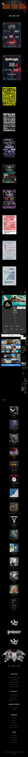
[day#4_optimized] (8, 360)
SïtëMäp (14, 742)
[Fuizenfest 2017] (9, 173)
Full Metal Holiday (15, 310)
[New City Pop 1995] (9, 275)
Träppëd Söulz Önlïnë (14, 682)
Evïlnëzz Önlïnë (14, 684)
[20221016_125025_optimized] (18, 341)
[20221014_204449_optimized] (18, 351)
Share (23, 338)
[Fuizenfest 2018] (9, 147)
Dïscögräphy (14, 697)
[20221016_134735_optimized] (13, 341)
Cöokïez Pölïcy (14, 740)
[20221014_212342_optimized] (13, 351)
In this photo (25, 380)
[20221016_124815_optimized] (3, 346)
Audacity (14, 720)
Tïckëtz (14, 710)
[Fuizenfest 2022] (9, 122)
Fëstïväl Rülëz (14, 735)
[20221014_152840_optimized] (13, 356)
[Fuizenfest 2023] (9, 96)
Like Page (20, 307)
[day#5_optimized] (18, 346)
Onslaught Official (14, 695)
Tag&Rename (14, 725)
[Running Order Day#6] (8, 346)
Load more (11, 365)
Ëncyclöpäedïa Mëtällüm (14, 677)
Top (4, 400)
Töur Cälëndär (14, 699)
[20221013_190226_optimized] (13, 360)
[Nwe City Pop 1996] (9, 250)
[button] (21, 292)
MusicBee (14, 718)
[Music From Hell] (14, 6)
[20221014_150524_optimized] (18, 356)
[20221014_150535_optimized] (3, 360)
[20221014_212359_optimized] (8, 351)
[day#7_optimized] (3, 341)
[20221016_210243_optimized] (8, 341)
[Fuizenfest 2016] (9, 199)
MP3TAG (14, 723)
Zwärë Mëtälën (14, 680)
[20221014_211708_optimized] (3, 356)
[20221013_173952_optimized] (18, 360)
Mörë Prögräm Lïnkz (14, 727)
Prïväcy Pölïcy (14, 738)
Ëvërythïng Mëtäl (14, 686)
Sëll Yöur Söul (14, 707)
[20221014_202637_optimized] (8, 356)
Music (15, 314)
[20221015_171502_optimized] (13, 346)
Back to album (11, 335)
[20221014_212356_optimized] (3, 351)
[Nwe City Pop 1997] (9, 224)
